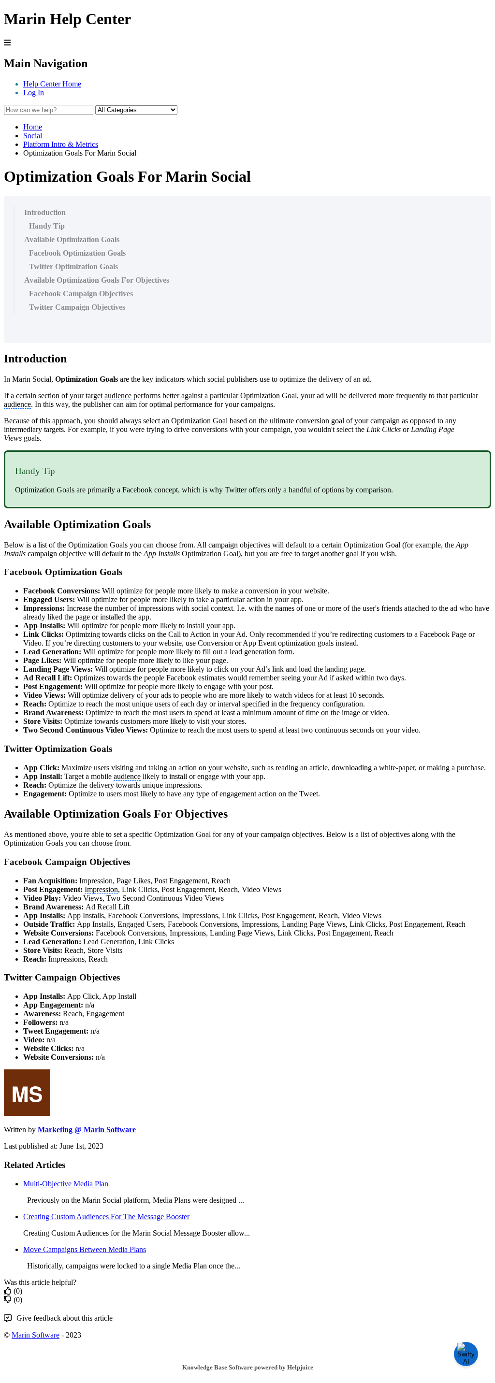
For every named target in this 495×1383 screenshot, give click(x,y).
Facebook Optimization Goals (77, 253)
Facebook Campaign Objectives (81, 293)
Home (32, 127)
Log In (33, 92)
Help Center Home (52, 84)
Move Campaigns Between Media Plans (84, 1249)
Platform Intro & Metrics (60, 144)
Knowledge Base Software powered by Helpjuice (247, 1367)
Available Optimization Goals (71, 239)
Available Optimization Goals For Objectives (96, 280)
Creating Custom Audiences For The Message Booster (106, 1216)
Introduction (45, 212)
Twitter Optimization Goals (73, 266)
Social (32, 135)
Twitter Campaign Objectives (77, 307)
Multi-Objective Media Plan (65, 1184)
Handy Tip (47, 226)
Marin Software (35, 1335)
